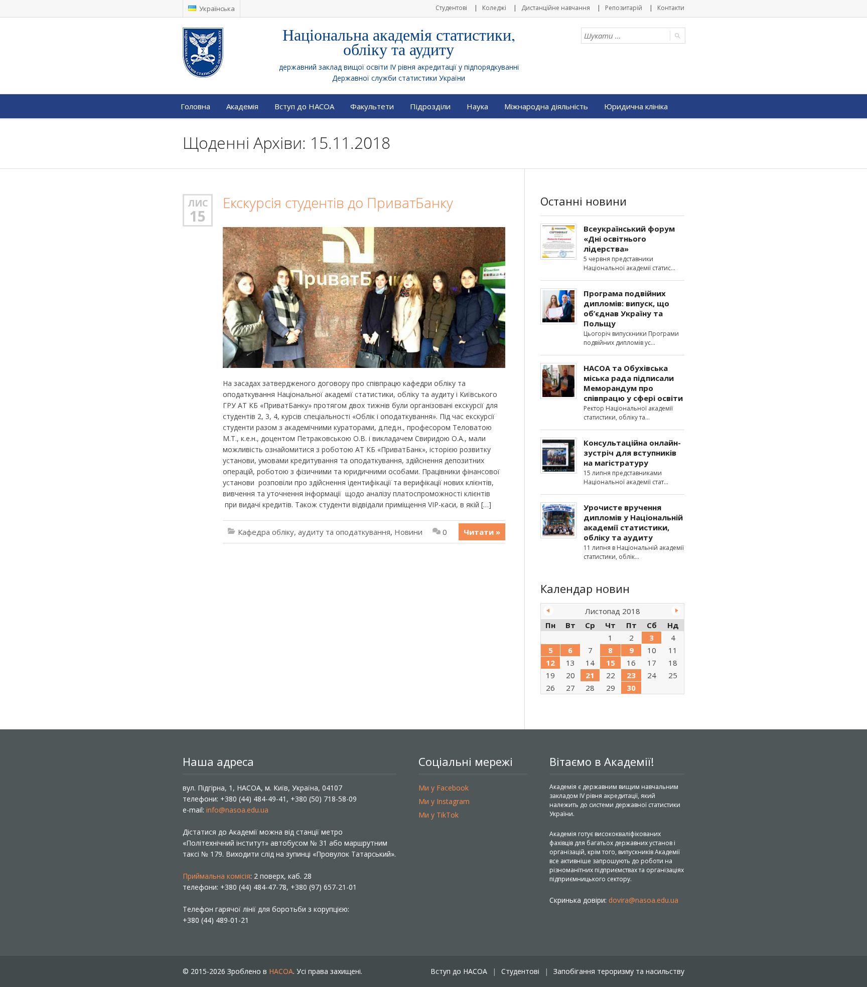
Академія (242, 106)
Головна (195, 106)
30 (631, 688)
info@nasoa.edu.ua (237, 810)
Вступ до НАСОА (304, 106)
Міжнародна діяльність (546, 106)
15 (198, 216)
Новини (408, 532)
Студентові (451, 8)
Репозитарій (623, 8)
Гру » (676, 611)
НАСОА (281, 971)
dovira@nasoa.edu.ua (643, 900)
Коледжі (494, 8)
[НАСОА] (223, 53)
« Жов (548, 611)
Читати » (482, 532)
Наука (477, 106)
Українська (216, 8)
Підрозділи (430, 106)
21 (590, 675)
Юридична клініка (636, 106)
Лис (198, 203)
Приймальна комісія (216, 876)
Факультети (372, 106)
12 (550, 663)
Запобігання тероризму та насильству (618, 971)
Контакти (670, 8)
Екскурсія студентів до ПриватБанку (338, 202)
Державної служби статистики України (398, 78)
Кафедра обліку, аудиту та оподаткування (314, 532)
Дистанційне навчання (555, 8)
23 (631, 675)
